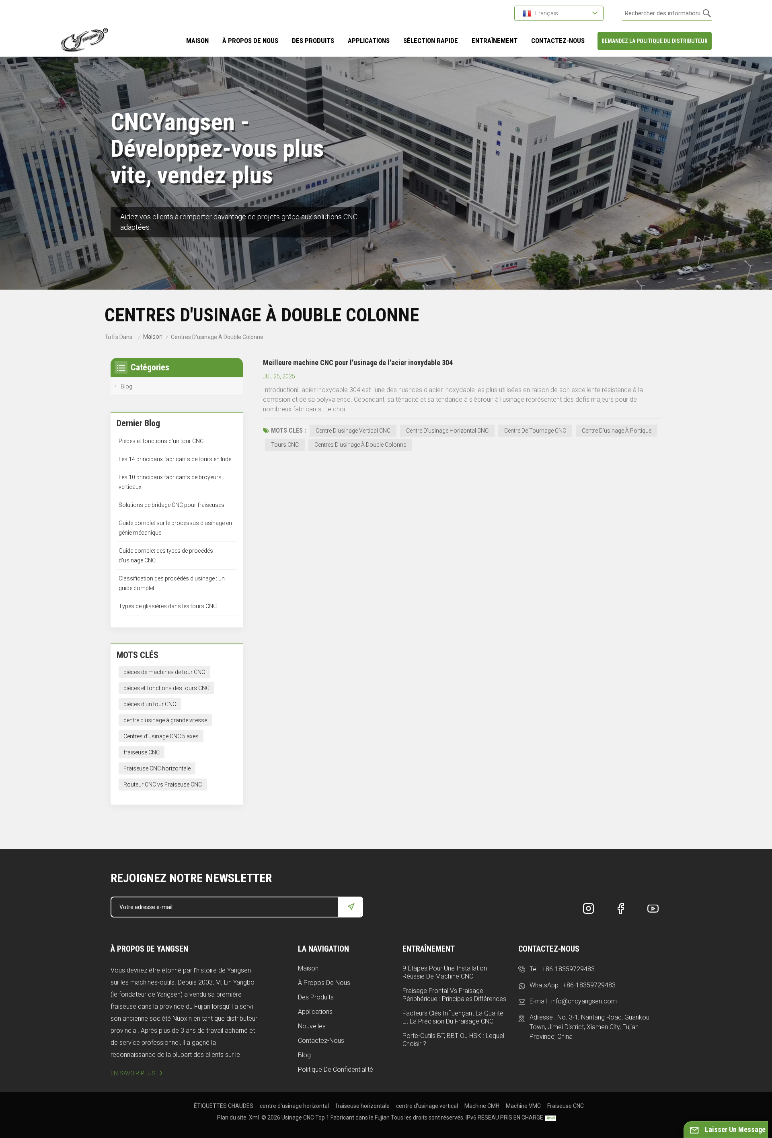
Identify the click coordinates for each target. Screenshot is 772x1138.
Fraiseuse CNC (565, 1106)
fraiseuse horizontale (362, 1106)
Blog (126, 386)
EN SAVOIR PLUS (133, 1073)
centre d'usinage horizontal (294, 1106)
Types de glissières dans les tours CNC (168, 606)
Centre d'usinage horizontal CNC (447, 430)
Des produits (313, 41)
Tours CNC (285, 444)
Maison (197, 41)
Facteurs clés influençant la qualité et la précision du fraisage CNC (452, 1017)
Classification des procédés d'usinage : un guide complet (172, 583)
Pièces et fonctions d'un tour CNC (161, 441)
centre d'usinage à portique (616, 430)
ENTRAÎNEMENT (494, 41)
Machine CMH (481, 1106)
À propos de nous (324, 983)
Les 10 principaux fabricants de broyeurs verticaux (170, 482)
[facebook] (620, 908)
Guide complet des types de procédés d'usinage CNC (166, 556)
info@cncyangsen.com (584, 1001)
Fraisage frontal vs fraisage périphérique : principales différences (454, 995)
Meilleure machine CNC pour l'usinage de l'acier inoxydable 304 (358, 362)
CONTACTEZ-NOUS (558, 41)
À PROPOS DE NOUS (250, 41)
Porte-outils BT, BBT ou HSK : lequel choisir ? (453, 1040)
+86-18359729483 (568, 969)
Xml (254, 1117)
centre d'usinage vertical (427, 1106)
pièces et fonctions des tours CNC (166, 688)
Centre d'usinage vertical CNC (353, 430)
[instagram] (588, 908)
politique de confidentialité (335, 1069)
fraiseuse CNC (141, 752)
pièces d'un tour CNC (149, 704)
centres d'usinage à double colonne (360, 444)
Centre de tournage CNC (535, 430)
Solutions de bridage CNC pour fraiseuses (171, 505)
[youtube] (653, 908)
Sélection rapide (430, 41)
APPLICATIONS (369, 41)
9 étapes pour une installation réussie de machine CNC (444, 972)
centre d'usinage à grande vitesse (165, 720)
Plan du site (231, 1117)
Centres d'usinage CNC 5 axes (161, 736)
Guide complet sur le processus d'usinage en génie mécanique (175, 528)
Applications (315, 1011)
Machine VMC (523, 1106)
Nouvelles (312, 1026)
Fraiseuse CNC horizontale (157, 768)
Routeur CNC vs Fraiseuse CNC (162, 784)
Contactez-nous (321, 1040)
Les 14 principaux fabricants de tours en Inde (175, 459)
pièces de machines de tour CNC (164, 672)
